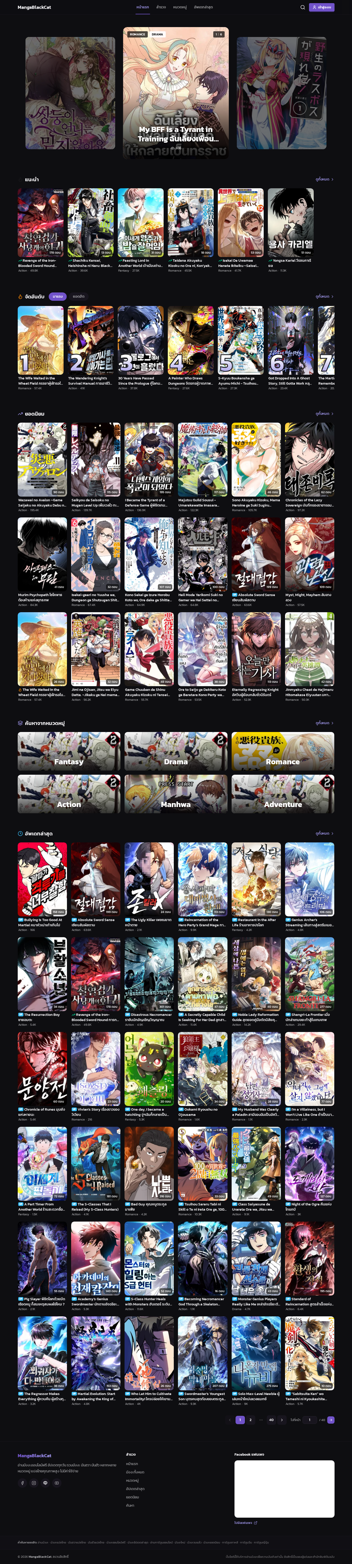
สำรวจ (161, 7)
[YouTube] (56, 1483)
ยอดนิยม (132, 1497)
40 (271, 1420)
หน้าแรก (143, 7)
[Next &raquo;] (282, 1420)
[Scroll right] (330, 349)
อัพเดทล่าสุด (203, 7)
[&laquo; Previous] (229, 1420)
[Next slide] (324, 93)
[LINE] (45, 1483)
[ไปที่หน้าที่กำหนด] (331, 1420)
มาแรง (58, 296)
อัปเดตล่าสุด (135, 1489)
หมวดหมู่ (180, 7)
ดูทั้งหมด (322, 179)
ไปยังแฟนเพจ (243, 1523)
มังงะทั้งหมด (135, 1472)
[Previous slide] (27, 93)
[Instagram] (34, 1483)
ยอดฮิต (78, 296)
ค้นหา (130, 1505)
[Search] (303, 7)
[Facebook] (22, 1483)
